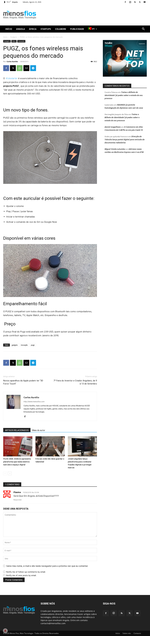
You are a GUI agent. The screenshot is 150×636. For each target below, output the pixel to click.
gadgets (15, 345)
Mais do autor (38, 430)
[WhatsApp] (20, 68)
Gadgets (13, 37)
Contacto (137, 633)
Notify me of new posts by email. (21, 575)
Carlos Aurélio (12, 61)
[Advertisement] (93, 14)
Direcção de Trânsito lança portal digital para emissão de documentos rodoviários (125, 139)
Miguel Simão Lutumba (115, 149)
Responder (17, 500)
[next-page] (10, 473)
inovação (24, 345)
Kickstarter (12, 78)
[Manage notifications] (5, 630)
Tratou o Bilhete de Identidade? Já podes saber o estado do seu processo (124, 95)
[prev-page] (5, 473)
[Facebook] (125, 2)
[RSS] (135, 2)
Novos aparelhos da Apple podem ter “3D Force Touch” (23, 382)
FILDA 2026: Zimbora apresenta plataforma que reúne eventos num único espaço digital (17, 462)
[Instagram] (130, 2)
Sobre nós (127, 633)
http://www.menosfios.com (34, 402)
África (32, 29)
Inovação (21, 41)
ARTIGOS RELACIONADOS (17, 430)
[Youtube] (144, 2)
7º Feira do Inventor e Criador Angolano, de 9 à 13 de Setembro (75, 382)
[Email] (26, 68)
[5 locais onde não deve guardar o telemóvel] (50, 446)
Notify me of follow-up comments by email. (26, 572)
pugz (33, 345)
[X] (140, 2)
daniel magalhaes (113, 127)
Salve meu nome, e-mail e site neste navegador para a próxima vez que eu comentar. (47, 566)
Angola (20, 29)
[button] (143, 29)
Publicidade (77, 29)
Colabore (60, 29)
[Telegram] (33, 68)
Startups (46, 29)
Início (8, 29)
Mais (14, 41)
